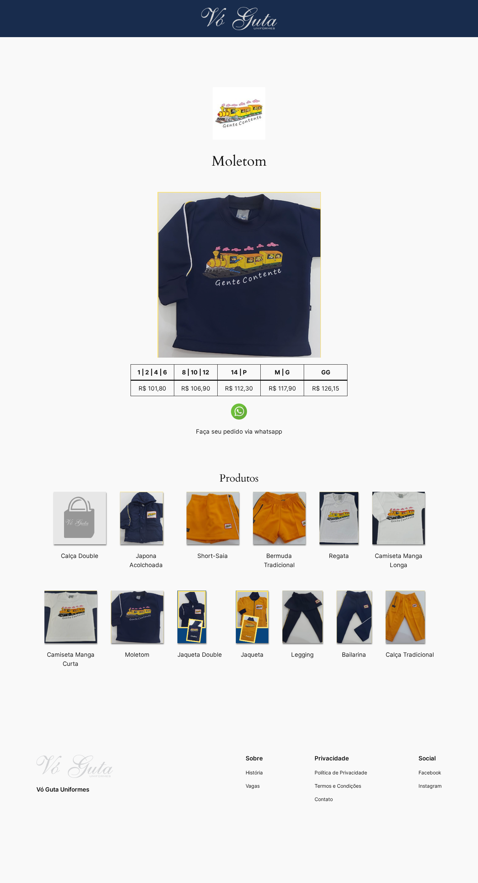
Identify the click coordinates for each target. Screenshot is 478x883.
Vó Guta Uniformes (62, 789)
